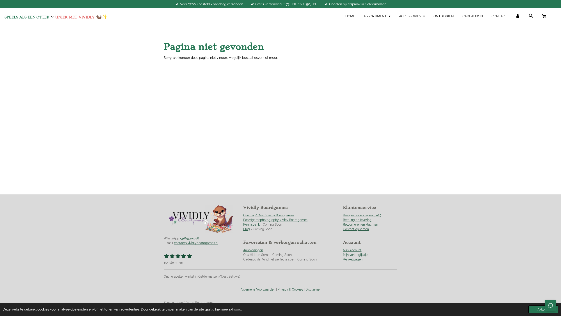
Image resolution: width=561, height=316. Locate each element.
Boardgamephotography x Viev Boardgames (275, 220)
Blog (246, 229)
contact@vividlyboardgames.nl (196, 243)
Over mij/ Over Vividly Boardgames (268, 215)
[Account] (518, 16)
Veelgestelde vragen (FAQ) (362, 215)
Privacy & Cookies (290, 289)
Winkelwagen (352, 259)
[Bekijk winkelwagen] (544, 16)
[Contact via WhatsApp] (550, 305)
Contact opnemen (356, 229)
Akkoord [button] (543, 309)
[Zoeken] (531, 16)
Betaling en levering (357, 220)
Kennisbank (251, 224)
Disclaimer (313, 289)
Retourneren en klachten (360, 224)
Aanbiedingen (253, 250)
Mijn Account (352, 250)
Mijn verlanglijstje (355, 255)
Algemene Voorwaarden (258, 289)
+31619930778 (189, 238)
